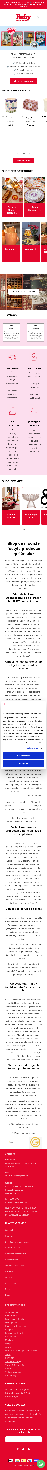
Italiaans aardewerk (14, 1333)
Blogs (7, 1289)
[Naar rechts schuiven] (29, 153)
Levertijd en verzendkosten (17, 1242)
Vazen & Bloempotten (15, 1365)
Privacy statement (13, 1260)
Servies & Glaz (12, 1361)
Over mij (9, 1230)
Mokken (9, 249)
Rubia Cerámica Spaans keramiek (21, 1351)
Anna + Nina (11, 516)
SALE (7, 1354)
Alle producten (11, 1312)
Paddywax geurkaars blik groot (30, 118)
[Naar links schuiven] (18, 153)
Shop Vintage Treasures (23, 292)
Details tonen (33, 748)
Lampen (29, 249)
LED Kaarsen (11, 1337)
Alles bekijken (23, 160)
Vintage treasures (13, 1372)
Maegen (9, 1344)
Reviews (9, 1271)
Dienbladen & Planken (15, 1319)
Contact (8, 1295)
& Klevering (10, 1375)
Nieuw (8, 1347)
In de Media (10, 1283)
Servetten (9, 1358)
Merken (8, 1277)
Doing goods (11, 1322)
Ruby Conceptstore (25, 1465)
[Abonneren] (39, 1439)
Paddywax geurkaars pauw (11, 118)
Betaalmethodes (12, 1248)
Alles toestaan (23, 756)
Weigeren (23, 763)
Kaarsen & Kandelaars (15, 1326)
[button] (3, 18)
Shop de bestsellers (23, 81)
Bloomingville (30, 516)
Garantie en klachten (14, 1265)
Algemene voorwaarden (16, 1254)
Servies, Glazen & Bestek (12, 210)
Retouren (9, 1236)
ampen (9, 1330)
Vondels (9, 1368)
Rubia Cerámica (33, 208)
